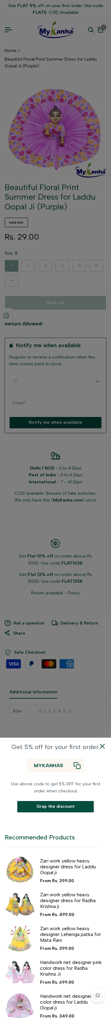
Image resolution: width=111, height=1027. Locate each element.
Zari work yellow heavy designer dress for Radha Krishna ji (68, 900)
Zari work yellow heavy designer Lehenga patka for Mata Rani (70, 934)
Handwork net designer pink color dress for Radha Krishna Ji (71, 968)
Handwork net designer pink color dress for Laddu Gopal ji (71, 1002)
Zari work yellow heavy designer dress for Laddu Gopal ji (68, 866)
